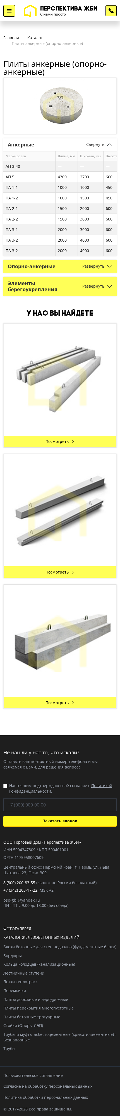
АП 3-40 (13, 166)
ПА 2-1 (12, 208)
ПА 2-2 (12, 219)
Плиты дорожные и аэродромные (35, 999)
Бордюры (12, 955)
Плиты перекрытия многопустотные (38, 1008)
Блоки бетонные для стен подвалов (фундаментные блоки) (59, 946)
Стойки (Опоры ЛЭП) (23, 1025)
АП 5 (10, 176)
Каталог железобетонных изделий (41, 937)
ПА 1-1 (12, 187)
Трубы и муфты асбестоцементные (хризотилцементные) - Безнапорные (59, 1037)
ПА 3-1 (12, 229)
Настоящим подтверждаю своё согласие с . (60, 788)
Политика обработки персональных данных (45, 1097)
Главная (11, 37)
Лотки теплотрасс (20, 981)
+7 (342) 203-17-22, (21, 890)
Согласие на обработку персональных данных (47, 1086)
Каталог (34, 37)
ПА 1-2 (12, 198)
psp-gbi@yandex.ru (21, 900)
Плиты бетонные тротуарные (31, 1016)
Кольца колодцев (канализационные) (39, 964)
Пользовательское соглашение (33, 1075)
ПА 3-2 (12, 240)
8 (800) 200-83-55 (111, 10)
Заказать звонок (60, 820)
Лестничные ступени (23, 973)
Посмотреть (57, 441)
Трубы (9, 1048)
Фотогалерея (17, 928)
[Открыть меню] (9, 11)
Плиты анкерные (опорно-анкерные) (47, 43)
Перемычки (14, 990)
